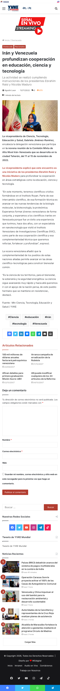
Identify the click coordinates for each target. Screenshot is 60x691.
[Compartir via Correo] (44, 334)
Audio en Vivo (31, 665)
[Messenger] (27, 334)
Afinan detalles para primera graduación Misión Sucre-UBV (12, 376)
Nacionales (20, 46)
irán (48, 317)
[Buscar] (56, 9)
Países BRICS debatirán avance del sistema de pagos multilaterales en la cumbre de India (40, 565)
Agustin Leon (10, 90)
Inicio (7, 40)
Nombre (7, 440)
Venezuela (40, 323)
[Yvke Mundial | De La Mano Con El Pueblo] (20, 8)
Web (4, 463)
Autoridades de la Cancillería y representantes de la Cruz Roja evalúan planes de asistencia (38, 613)
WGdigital (36, 660)
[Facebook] (9, 334)
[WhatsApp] (33, 334)
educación (32, 317)
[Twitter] (15, 334)
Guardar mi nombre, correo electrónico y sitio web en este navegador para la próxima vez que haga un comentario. (29, 479)
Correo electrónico (12, 451)
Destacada (16, 40)
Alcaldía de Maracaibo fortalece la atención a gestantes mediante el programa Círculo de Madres (39, 627)
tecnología (20, 323)
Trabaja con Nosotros (30, 670)
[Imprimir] (50, 334)
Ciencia (14, 317)
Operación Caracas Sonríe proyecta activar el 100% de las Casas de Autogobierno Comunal (39, 580)
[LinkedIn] (21, 334)
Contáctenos (46, 665)
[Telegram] (38, 334)
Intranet (18, 665)
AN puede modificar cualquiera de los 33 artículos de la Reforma (43, 376)
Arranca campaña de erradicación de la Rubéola (42, 357)
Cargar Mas (30, 642)
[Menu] (3, 9)
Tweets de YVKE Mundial (14, 546)
